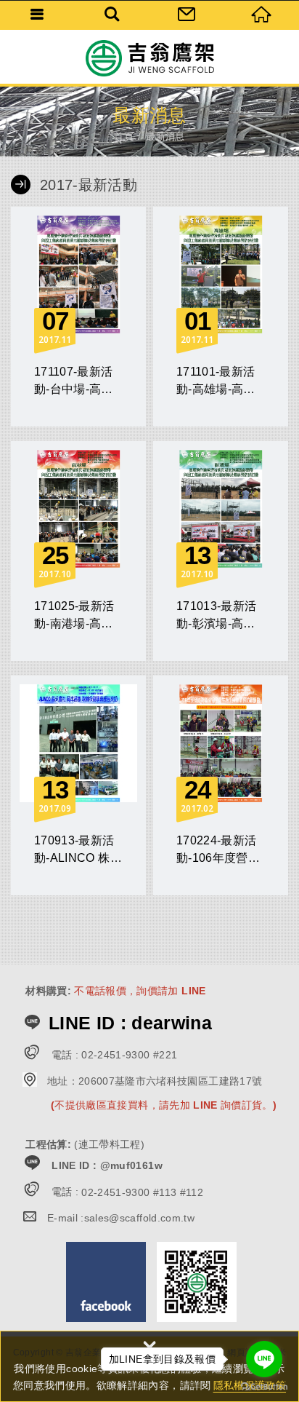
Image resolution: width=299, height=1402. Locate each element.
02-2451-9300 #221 (129, 1055)
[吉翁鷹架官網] (149, 58)
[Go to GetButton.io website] (264, 1387)
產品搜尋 (112, 14)
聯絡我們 (187, 14)
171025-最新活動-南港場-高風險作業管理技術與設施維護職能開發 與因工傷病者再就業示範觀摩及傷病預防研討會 (78, 551)
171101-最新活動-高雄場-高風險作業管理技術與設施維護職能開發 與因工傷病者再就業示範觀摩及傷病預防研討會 (220, 317)
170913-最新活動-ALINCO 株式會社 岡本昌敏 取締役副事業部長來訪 (78, 785)
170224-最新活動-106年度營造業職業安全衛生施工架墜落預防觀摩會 (220, 785)
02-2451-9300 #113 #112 (142, 1192)
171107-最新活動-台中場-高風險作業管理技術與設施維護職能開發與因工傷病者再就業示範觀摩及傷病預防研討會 (78, 317)
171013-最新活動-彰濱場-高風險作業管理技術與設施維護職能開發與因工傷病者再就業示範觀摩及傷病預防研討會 (220, 551)
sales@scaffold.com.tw (139, 1218)
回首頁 (261, 14)
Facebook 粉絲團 (106, 1282)
